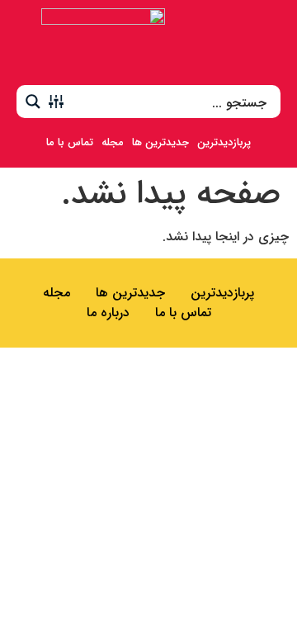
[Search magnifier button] (33, 101)
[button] (262, 42)
